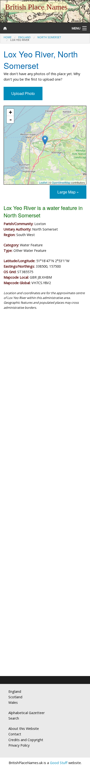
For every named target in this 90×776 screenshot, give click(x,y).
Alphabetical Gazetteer (26, 712)
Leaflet (43, 182)
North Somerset (49, 37)
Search (13, 718)
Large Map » (68, 192)
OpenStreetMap (61, 182)
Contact (14, 734)
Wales (13, 702)
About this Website (23, 728)
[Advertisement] (45, 364)
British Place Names (36, 7)
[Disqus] (45, 479)
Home (8, 37)
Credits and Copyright (25, 739)
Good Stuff (58, 762)
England (24, 37)
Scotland (15, 697)
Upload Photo (23, 93)
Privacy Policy (19, 745)
